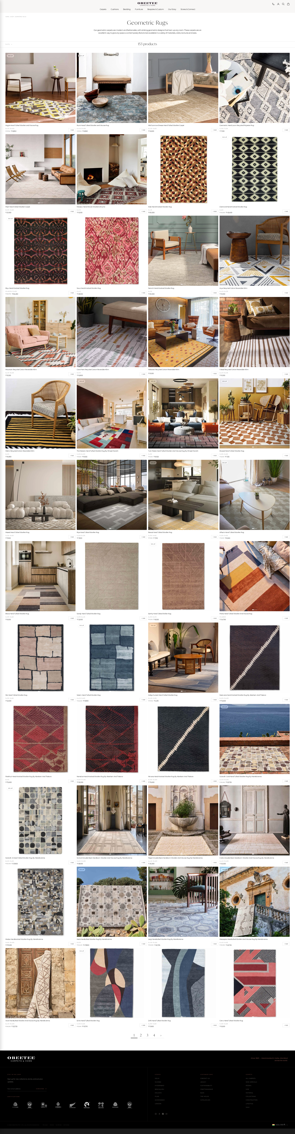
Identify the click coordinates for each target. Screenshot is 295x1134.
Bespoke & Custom (155, 9)
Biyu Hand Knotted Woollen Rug (17, 288)
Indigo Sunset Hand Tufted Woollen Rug (162, 695)
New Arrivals (251, 1082)
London (158, 1103)
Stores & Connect (188, 9)
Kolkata (158, 1093)
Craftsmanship (206, 1089)
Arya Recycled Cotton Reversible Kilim (233, 288)
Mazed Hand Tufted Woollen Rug (17, 532)
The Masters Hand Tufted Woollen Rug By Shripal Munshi (97, 451)
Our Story (172, 9)
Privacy (45, 1125)
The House (204, 1096)
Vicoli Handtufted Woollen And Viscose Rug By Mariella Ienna (27, 1021)
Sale (247, 1107)
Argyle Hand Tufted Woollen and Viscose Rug (21, 125)
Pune (157, 1096)
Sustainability (206, 1085)
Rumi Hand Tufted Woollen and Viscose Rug (93, 125)
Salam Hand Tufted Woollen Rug (89, 695)
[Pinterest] (163, 1114)
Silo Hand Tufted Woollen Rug (16, 695)
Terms (52, 1125)
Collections (251, 1096)
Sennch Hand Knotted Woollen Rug (161, 288)
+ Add (72, 130)
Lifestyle (249, 1103)
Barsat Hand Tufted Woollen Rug (160, 532)
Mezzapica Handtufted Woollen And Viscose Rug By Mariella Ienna (243, 939)
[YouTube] (166, 1114)
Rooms (248, 1085)
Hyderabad (159, 1085)
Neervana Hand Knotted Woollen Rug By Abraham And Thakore (243, 695)
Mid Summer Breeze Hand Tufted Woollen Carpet (166, 125)
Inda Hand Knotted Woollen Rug (160, 207)
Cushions (115, 9)
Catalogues (205, 1100)
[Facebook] (159, 1114)
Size (247, 1089)
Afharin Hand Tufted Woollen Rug (232, 532)
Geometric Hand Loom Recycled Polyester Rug (237, 125)
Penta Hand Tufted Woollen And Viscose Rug (236, 614)
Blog (202, 1093)
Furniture (139, 9)
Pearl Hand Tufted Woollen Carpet (17, 207)
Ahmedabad (160, 1100)
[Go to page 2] (161, 1035)
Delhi (157, 1078)
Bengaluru (159, 1089)
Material (249, 1093)
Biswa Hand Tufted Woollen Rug (17, 614)
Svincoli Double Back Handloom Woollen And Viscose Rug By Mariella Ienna (104, 858)
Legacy (203, 1082)
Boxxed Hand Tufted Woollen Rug (232, 451)
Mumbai (158, 1082)
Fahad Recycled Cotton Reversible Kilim (234, 369)
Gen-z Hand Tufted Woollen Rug (231, 1021)
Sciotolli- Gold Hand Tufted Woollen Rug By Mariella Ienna (240, 776)
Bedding (127, 9)
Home (7, 16)
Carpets (103, 9)
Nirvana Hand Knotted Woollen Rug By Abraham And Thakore (170, 776)
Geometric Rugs (20, 16)
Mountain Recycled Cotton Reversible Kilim (21, 369)
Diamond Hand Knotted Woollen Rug (233, 207)
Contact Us (205, 1078)
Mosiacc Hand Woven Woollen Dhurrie (91, 207)
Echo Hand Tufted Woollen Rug (88, 1021)
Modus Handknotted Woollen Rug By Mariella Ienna (24, 939)
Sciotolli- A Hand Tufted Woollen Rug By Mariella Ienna (25, 858)
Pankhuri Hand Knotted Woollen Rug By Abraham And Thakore (28, 776)
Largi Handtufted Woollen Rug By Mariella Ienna (165, 939)
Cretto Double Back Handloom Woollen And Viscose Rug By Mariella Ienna (247, 858)
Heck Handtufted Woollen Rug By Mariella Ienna (94, 939)
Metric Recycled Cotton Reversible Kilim (19, 451)
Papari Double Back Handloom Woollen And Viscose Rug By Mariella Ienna (175, 858)
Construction (252, 1100)
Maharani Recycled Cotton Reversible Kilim (163, 369)
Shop (12, 16)
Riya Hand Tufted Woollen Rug (88, 532)
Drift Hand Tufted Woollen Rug (159, 1021)
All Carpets (251, 1078)
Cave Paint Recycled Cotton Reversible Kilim (93, 369)
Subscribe (40, 1088)
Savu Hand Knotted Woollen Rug (89, 288)
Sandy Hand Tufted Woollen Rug (88, 614)
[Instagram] (156, 1114)
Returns (66, 1125)
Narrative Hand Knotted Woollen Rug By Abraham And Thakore (100, 776)
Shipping (59, 1125)
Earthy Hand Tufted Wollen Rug (159, 614)
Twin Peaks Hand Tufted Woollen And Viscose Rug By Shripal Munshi (173, 451)
